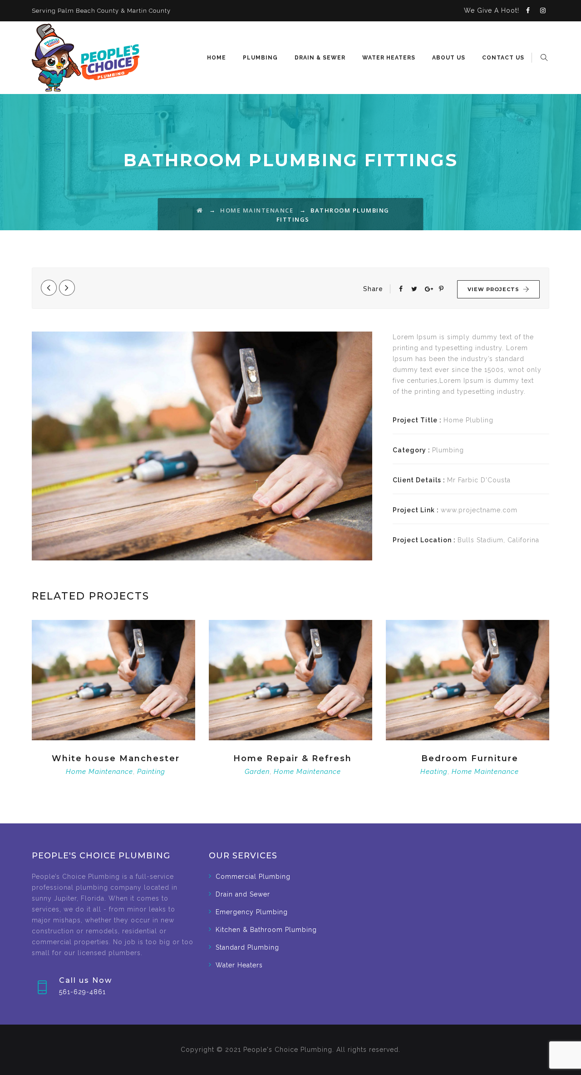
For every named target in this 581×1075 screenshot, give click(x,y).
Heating (434, 772)
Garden (257, 772)
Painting (151, 772)
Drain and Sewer (243, 894)
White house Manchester (116, 758)
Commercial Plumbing (253, 876)
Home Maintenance (99, 772)
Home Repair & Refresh (292, 758)
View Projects (493, 289)
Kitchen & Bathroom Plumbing (266, 929)
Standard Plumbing (247, 947)
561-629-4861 (82, 992)
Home (216, 57)
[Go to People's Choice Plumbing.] (200, 210)
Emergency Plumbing (252, 912)
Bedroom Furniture (469, 758)
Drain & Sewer (320, 57)
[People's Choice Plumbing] (85, 57)
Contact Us (503, 57)
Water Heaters (388, 57)
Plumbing (260, 57)
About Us (448, 57)
